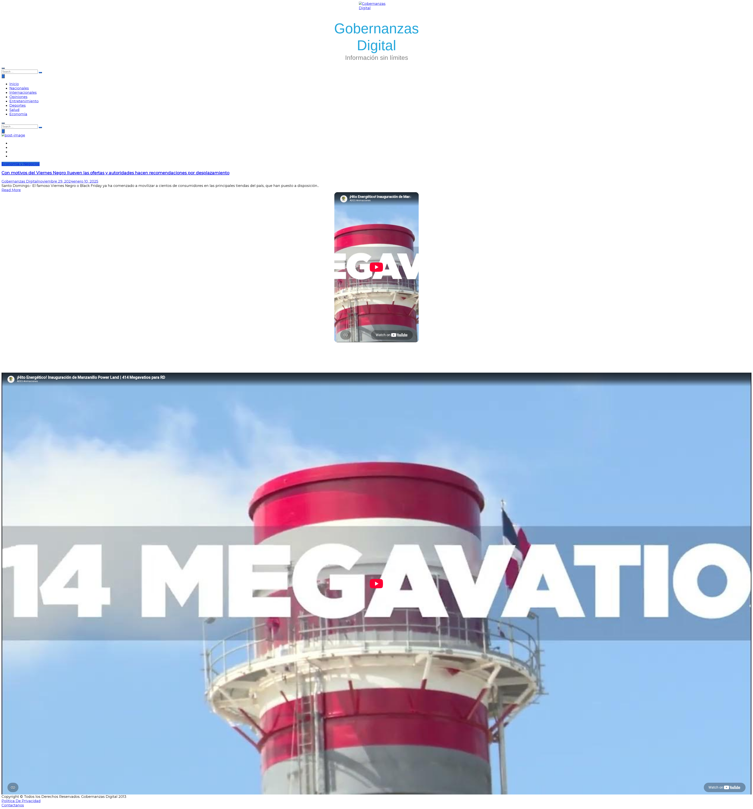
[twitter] (10, 147)
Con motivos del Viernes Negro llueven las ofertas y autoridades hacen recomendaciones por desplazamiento (115, 172)
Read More (11, 190)
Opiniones (18, 97)
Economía (18, 114)
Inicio (14, 84)
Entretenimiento (24, 101)
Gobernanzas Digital (20, 181)
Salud (14, 110)
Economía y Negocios (21, 164)
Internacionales (23, 92)
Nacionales (19, 88)
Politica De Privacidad (21, 801)
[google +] (10, 152)
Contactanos (13, 805)
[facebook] (10, 143)
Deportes (17, 105)
